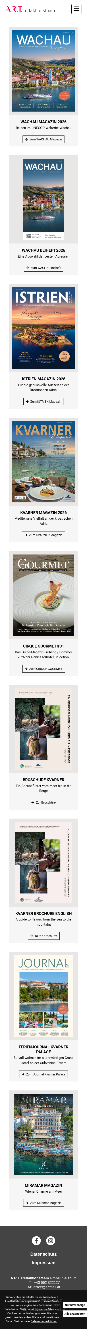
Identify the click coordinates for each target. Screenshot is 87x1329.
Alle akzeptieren (74, 1313)
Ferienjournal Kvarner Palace (43, 1049)
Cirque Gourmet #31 (43, 646)
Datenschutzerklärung (44, 1321)
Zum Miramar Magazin (45, 1203)
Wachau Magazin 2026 (43, 121)
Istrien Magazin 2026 (43, 379)
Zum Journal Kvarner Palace (45, 1074)
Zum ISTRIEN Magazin (45, 401)
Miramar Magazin (43, 1185)
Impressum (44, 1262)
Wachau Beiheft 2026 (43, 250)
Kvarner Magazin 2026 (43, 512)
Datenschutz (43, 1254)
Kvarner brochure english (43, 913)
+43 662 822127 (47, 1283)
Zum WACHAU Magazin (45, 139)
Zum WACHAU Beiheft (45, 268)
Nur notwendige (75, 1305)
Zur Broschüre (45, 802)
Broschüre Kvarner (43, 779)
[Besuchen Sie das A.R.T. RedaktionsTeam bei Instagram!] (50, 1240)
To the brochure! (45, 936)
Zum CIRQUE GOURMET (45, 669)
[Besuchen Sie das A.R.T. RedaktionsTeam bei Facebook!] (36, 1240)
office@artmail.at (46, 1287)
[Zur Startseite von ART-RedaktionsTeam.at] (30, 9)
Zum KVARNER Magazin (45, 535)
